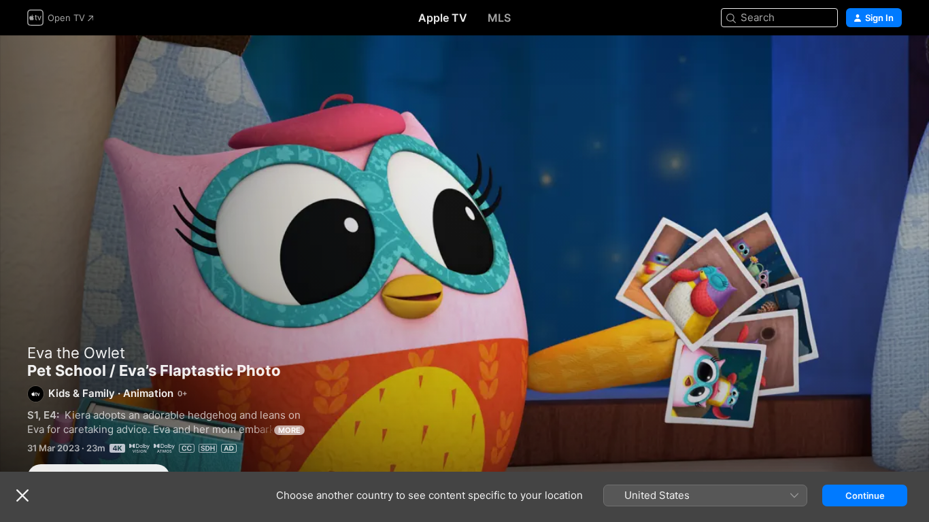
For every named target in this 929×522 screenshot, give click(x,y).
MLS (499, 17)
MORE (289, 430)
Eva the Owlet (76, 353)
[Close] (22, 495)
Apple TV (442, 17)
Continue (865, 495)
